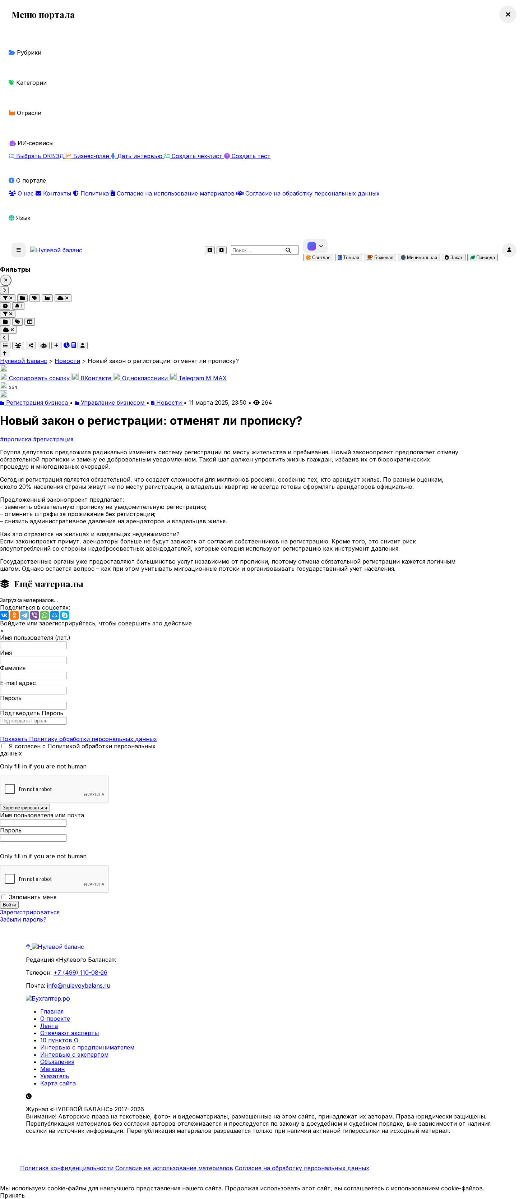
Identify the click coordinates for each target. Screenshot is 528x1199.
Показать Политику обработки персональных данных (78, 739)
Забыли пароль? (23, 919)
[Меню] (18, 250)
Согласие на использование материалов (175, 193)
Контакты (57, 193)
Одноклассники (145, 378)
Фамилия (13, 667)
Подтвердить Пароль (31, 713)
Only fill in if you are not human (43, 766)
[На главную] (56, 250)
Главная (52, 1011)
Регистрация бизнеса (37, 402)
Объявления (57, 1061)
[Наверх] (29, 946)
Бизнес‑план (91, 156)
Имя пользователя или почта (42, 815)
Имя (6, 652)
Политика (95, 193)
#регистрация (53, 439)
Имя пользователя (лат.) (35, 637)
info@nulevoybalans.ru (78, 985)
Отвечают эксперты (69, 1033)
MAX (216, 378)
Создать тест (250, 156)
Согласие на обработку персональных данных (312, 193)
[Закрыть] (5, 280)
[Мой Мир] (54, 615)
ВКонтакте (96, 378)
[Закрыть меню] (508, 14)
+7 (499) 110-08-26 (80, 972)
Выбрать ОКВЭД (40, 156)
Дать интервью (139, 156)
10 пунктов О (59, 1040)
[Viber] (34, 615)
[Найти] (288, 250)
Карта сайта (58, 1083)
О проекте (55, 1018)
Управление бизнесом (112, 402)
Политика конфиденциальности (67, 1168)
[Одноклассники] (14, 615)
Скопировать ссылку (39, 378)
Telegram (191, 378)
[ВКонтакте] (4, 615)
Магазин (52, 1068)
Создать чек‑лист (197, 156)
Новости (169, 402)
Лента (49, 1025)
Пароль (11, 698)
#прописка (15, 439)
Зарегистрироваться (30, 912)
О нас (26, 193)
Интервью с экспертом (74, 1054)
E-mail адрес (18, 682)
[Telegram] (24, 615)
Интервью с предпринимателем (87, 1047)
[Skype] (64, 615)
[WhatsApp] (44, 615)
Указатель (54, 1076)
